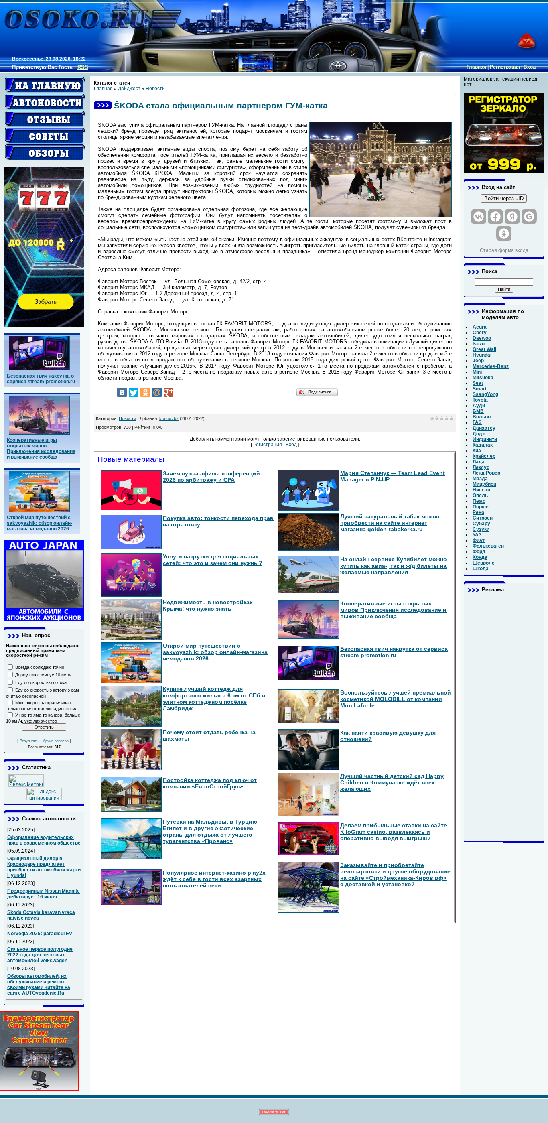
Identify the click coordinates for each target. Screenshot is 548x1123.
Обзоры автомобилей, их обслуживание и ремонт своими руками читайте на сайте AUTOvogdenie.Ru (38, 984)
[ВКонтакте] (122, 392)
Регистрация (505, 67)
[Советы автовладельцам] (45, 136)
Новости (155, 88)
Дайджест (129, 88)
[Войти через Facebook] (495, 216)
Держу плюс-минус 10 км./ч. (44, 674)
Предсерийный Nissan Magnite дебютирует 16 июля (43, 894)
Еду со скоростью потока (41, 682)
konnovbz (169, 418)
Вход (530, 67)
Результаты (29, 741)
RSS (82, 67)
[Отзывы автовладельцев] (45, 119)
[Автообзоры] (45, 152)
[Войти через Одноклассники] (503, 233)
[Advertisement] (504, 717)
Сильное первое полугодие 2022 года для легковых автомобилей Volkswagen (40, 954)
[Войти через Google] (529, 216)
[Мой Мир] (157, 392)
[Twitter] (133, 392)
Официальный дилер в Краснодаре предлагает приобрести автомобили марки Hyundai (44, 867)
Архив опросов (56, 741)
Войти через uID (504, 198)
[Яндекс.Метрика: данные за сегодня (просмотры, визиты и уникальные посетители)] (26, 780)
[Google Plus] (168, 392)
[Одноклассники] (145, 392)
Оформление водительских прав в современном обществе (44, 840)
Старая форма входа (504, 250)
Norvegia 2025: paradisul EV (39, 933)
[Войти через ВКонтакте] (478, 216)
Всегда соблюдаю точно (39, 667)
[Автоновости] (45, 102)
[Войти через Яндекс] (512, 216)
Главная (476, 67)
